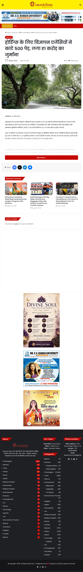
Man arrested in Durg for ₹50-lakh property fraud (30, 26)
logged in (17, 224)
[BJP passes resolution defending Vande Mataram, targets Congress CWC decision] (16, 189)
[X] (71, 459)
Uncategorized (8, 499)
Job (4, 516)
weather (6, 513)
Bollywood (50, 486)
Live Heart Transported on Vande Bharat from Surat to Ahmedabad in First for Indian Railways (67, 200)
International (7, 485)
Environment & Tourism (11, 520)
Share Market (51, 469)
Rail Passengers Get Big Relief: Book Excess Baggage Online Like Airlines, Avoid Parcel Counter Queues (39, 201)
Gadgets (6, 530)
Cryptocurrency (51, 466)
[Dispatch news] (41, 5)
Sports (5, 475)
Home (8, 32)
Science (49, 541)
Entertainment (8, 492)
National (14, 32)
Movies (5, 506)
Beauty (5, 537)
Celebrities (49, 489)
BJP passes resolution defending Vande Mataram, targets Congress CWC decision (16, 200)
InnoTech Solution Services (66, 563)
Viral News (6, 527)
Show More (41, 157)
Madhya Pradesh (9, 482)
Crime (5, 468)
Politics (5, 471)
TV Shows (49, 492)
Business (6, 496)
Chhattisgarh (7, 461)
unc (4, 503)
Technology (7, 509)
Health (5, 478)
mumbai (5, 534)
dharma (5, 523)
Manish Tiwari (13, 60)
